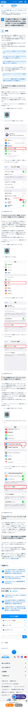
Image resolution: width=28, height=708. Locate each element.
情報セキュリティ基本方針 (8, 692)
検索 (24, 636)
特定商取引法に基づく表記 (17, 689)
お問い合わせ (5, 681)
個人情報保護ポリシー (7, 686)
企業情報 (20, 2)
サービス (14, 2)
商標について (19, 692)
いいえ (19, 705)
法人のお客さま (6, 667)
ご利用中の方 (5, 676)
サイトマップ (3, 648)
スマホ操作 (3, 11)
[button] (19, 696)
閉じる (26, 701)
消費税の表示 (13, 681)
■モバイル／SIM (13, 10)
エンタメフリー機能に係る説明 (11, 558)
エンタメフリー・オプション (11, 67)
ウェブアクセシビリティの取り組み (10, 684)
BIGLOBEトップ (5, 695)
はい (10, 705)
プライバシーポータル (19, 686)
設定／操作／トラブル (22, 10)
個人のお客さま (6, 663)
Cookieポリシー (6, 689)
